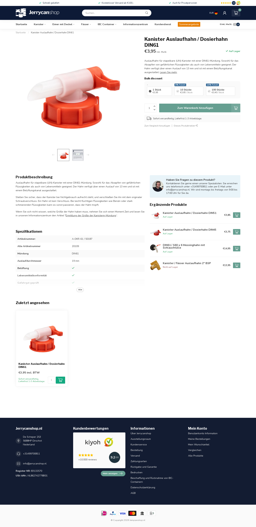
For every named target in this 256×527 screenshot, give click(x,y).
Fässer (85, 24)
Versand (135, 455)
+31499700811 (31, 453)
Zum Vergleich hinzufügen (157, 125)
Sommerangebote (189, 24)
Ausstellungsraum (141, 439)
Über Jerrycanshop (141, 433)
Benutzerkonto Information (203, 433)
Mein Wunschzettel (198, 444)
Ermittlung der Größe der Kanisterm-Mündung (91, 215)
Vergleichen (194, 450)
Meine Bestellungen (199, 439)
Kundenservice (139, 444)
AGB (133, 493)
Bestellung (137, 450)
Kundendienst (163, 24)
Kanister (39, 24)
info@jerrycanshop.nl (34, 463)
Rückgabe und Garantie (144, 467)
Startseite (21, 24)
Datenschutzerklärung (143, 487)
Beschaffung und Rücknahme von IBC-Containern (152, 480)
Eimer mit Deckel (62, 24)
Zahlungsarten (139, 461)
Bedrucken (136, 472)
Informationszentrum (135, 24)
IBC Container (106, 24)
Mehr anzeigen (110, 473)
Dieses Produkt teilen (185, 125)
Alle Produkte (195, 455)
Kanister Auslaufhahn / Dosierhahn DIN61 (52, 32)
